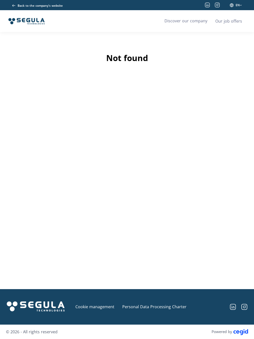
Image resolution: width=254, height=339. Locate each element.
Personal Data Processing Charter (154, 306)
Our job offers (228, 21)
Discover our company (185, 21)
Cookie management (94, 306)
